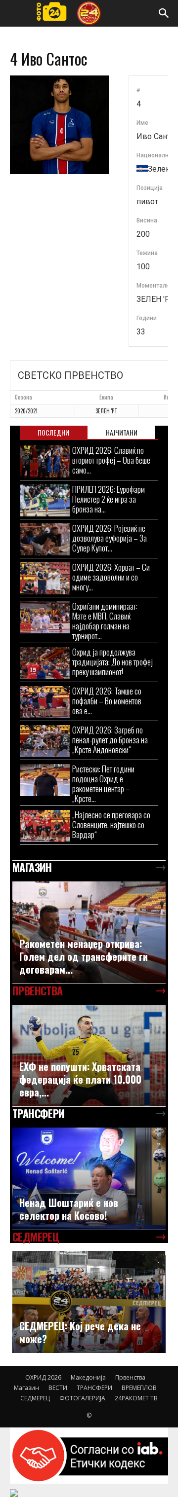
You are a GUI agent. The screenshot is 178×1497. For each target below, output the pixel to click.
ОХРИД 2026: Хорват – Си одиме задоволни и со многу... (111, 577)
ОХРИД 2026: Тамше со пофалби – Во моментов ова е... (106, 701)
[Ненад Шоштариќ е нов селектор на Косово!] (89, 1179)
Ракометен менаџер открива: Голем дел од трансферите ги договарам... (83, 956)
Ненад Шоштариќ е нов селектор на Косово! (68, 1209)
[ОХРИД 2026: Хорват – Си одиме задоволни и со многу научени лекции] (45, 578)
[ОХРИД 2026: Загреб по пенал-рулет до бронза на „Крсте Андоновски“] (45, 741)
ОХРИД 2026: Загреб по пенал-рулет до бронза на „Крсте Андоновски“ (110, 740)
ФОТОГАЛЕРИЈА (82, 1398)
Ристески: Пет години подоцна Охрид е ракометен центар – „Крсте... (103, 783)
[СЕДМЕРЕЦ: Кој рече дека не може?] (89, 1302)
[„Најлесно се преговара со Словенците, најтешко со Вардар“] (45, 826)
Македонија (88, 1377)
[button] (164, 13)
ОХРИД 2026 (43, 1377)
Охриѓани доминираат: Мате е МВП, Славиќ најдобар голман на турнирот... (104, 621)
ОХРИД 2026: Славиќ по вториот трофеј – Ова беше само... (111, 460)
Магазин (26, 1388)
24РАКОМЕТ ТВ (136, 1398)
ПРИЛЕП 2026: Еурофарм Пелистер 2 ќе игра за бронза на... (108, 499)
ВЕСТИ (57, 1388)
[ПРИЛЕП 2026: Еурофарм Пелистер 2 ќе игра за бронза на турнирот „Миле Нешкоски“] (45, 500)
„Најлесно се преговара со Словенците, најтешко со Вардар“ (111, 824)
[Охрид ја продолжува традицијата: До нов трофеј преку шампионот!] (45, 663)
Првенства (130, 1377)
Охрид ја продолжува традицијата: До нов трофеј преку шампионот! (112, 662)
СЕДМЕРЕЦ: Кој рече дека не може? (80, 1332)
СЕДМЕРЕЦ (35, 1398)
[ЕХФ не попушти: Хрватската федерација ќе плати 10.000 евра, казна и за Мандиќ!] (89, 1056)
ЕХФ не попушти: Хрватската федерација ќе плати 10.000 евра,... (80, 1079)
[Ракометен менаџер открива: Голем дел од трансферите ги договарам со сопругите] (89, 932)
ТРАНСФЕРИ (94, 1388)
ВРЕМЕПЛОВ (139, 1388)
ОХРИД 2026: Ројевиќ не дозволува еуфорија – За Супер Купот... (109, 538)
